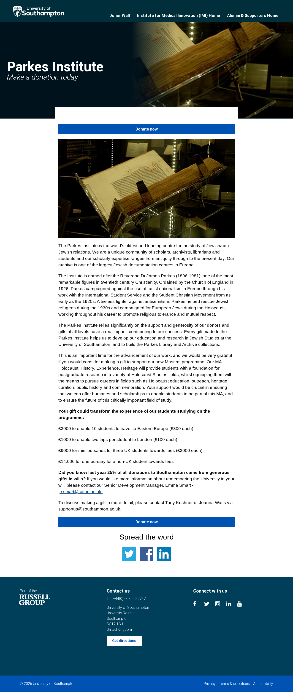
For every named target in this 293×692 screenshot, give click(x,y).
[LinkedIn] (231, 604)
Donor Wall (119, 15)
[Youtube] (242, 604)
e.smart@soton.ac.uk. (81, 491)
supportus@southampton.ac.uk (89, 509)
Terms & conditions (234, 683)
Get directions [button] (124, 641)
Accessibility (263, 683)
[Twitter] (209, 604)
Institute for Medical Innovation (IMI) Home (178, 15)
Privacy (210, 683)
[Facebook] (198, 604)
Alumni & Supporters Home (252, 15)
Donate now (147, 129)
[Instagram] (220, 604)
